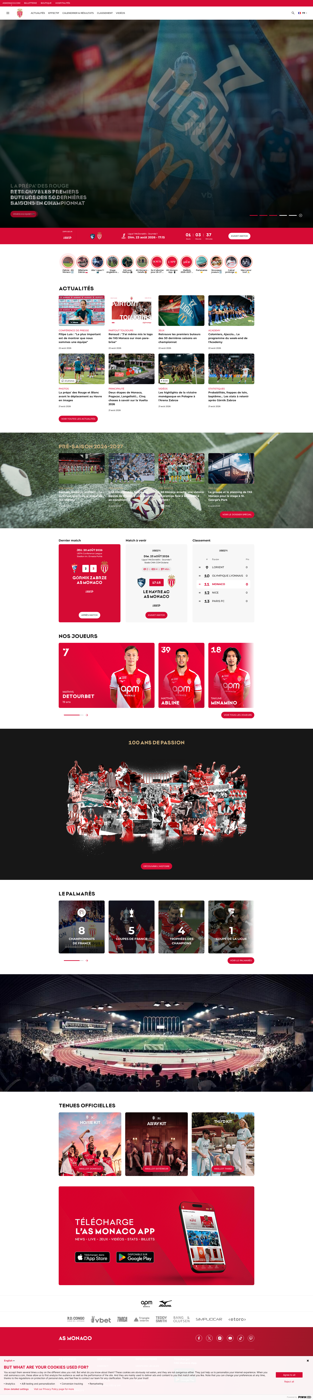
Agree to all (289, 1374)
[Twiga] (122, 1319)
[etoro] (237, 1319)
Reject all (289, 1381)
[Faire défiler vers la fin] (87, 715)
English (8, 1360)
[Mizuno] (165, 1303)
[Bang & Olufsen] (181, 1319)
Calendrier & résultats (78, 13)
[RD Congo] (75, 1319)
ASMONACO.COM (11, 3)
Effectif (53, 13)
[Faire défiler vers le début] (61, 715)
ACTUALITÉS (38, 13)
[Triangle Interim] (141, 1319)
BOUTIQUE (46, 3)
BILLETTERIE (30, 3)
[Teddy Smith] (161, 1319)
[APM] (146, 1303)
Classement (105, 13)
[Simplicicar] (209, 1319)
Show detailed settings (16, 1389)
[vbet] (101, 1319)
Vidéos (120, 13)
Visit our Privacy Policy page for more (54, 1389)
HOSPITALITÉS (62, 3)
